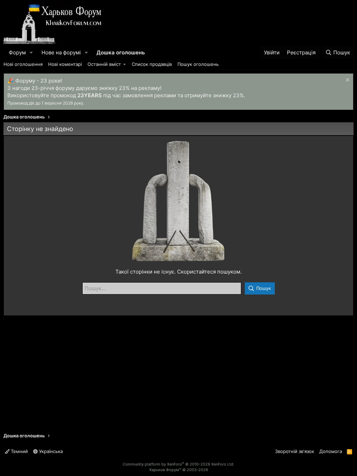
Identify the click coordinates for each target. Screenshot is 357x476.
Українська (50, 451)
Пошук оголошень (198, 64)
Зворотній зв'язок (294, 451)
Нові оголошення (23, 64)
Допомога (330, 451)
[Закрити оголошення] (347, 80)
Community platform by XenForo (178, 464)
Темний (18, 451)
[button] (31, 52)
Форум (17, 52)
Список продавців (152, 64)
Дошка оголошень (121, 52)
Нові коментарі (65, 64)
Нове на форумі (61, 52)
